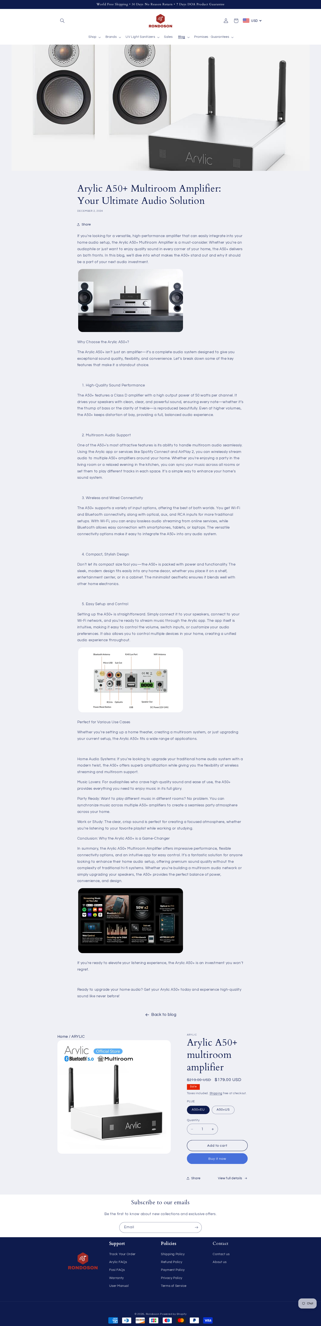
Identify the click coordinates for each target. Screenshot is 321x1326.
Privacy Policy (171, 1278)
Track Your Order (122, 1254)
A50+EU (198, 1109)
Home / (64, 1037)
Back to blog (163, 1015)
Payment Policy (173, 1270)
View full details (230, 1178)
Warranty (116, 1278)
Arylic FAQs (118, 1262)
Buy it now (217, 1158)
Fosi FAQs (117, 1270)
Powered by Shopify (173, 1314)
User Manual (119, 1286)
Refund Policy (171, 1262)
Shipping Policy (173, 1254)
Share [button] (86, 224)
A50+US (223, 1109)
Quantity (193, 1120)
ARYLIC (78, 1037)
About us (219, 1262)
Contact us (221, 1254)
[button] (62, 21)
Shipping (216, 1093)
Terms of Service (173, 1286)
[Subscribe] (197, 1227)
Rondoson (152, 1314)
